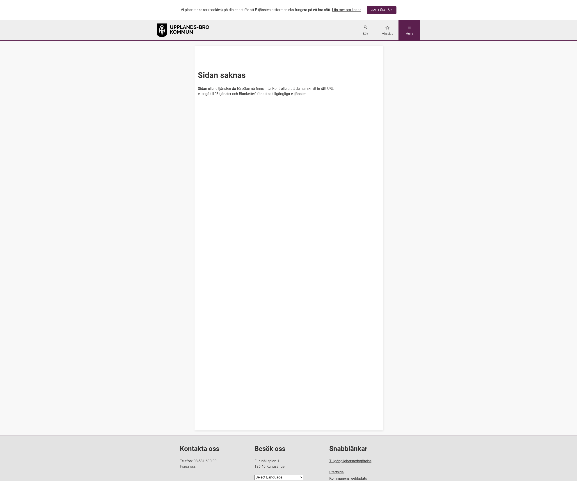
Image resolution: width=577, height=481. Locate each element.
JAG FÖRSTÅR (381, 10)
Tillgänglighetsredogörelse (350, 461)
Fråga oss (188, 466)
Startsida (336, 472)
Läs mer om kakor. (346, 10)
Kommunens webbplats (348, 478)
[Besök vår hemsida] (190, 30)
